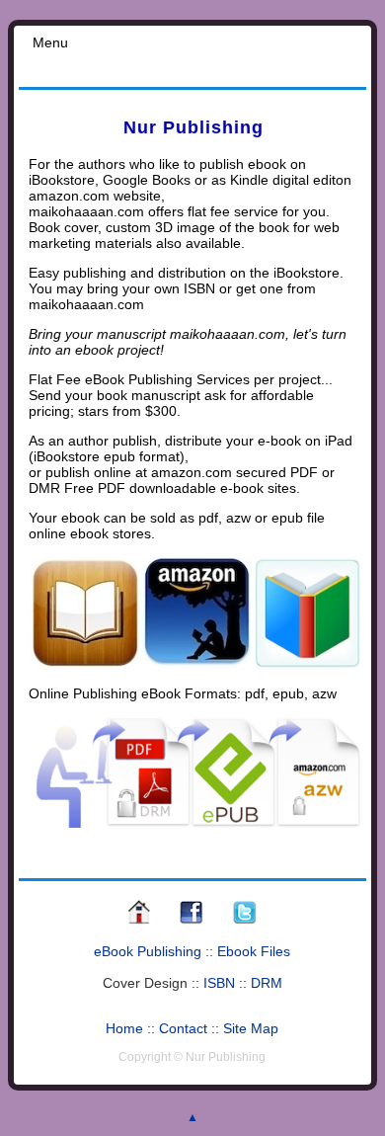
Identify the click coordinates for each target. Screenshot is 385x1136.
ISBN (219, 983)
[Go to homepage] (139, 922)
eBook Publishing (147, 951)
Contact (183, 1028)
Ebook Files (253, 951)
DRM (266, 983)
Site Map (250, 1028)
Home (124, 1028)
